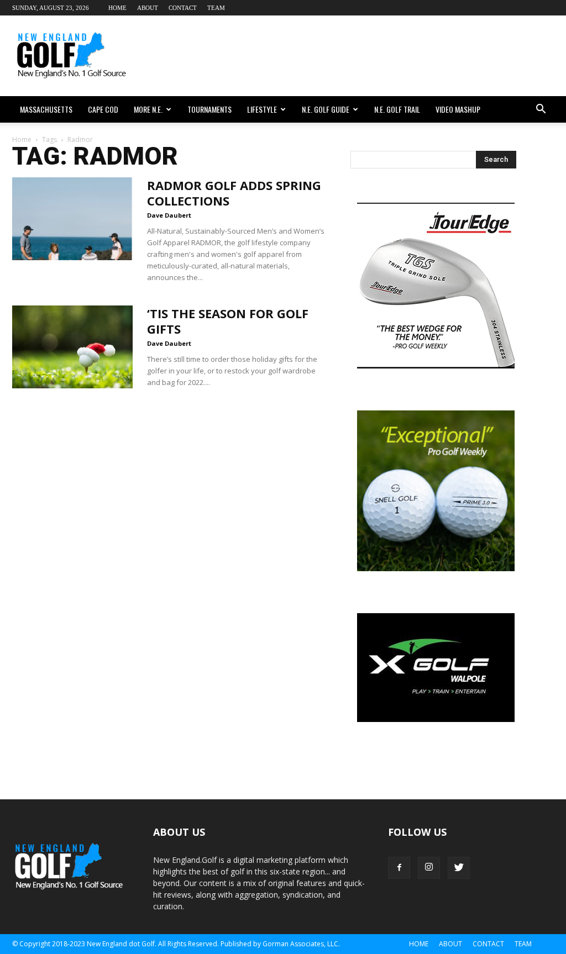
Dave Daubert (169, 215)
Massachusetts (46, 109)
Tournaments (209, 109)
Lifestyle (262, 109)
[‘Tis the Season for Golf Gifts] (72, 346)
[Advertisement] (352, 55)
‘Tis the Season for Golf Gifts (227, 321)
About (147, 7)
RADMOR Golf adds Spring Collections (234, 193)
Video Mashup (458, 109)
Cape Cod (103, 109)
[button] (540, 109)
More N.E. (148, 109)
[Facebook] (399, 868)
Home (117, 7)
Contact (183, 7)
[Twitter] (459, 868)
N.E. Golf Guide (325, 109)
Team (216, 7)
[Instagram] (429, 868)
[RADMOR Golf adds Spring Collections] (72, 218)
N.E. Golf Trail (397, 109)
